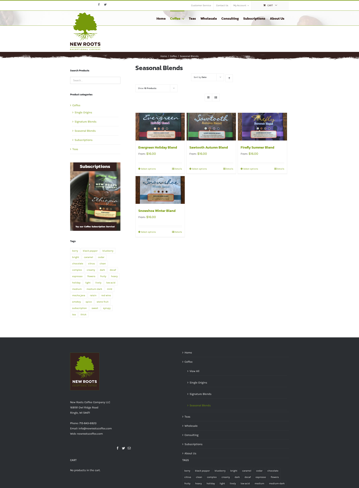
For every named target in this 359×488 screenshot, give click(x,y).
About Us (190, 453)
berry (75, 250)
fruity (103, 276)
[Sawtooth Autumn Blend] (211, 126)
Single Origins (83, 112)
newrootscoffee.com (90, 433)
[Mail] (129, 448)
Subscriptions (84, 140)
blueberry (107, 250)
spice (89, 301)
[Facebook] (117, 448)
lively (98, 282)
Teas (75, 149)
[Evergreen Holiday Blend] (160, 126)
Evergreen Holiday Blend (157, 147)
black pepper (90, 250)
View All (194, 371)
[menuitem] (201, 5)
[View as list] (216, 97)
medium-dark (94, 289)
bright (75, 257)
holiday (76, 282)
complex (77, 269)
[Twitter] (123, 448)
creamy (91, 269)
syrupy (107, 308)
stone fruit (102, 301)
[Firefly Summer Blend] (262, 126)
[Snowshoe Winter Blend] (160, 190)
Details (178, 168)
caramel (88, 257)
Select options (148, 168)
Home (188, 352)
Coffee (76, 105)
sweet (95, 308)
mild (109, 289)
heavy (114, 276)
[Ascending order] (229, 78)
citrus (91, 263)
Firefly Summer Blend (257, 147)
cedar (101, 257)
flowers (91, 276)
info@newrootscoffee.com (95, 428)
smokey (76, 301)
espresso (77, 276)
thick (83, 314)
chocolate (77, 263)
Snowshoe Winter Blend (157, 210)
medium (77, 289)
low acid (110, 282)
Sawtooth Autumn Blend (208, 147)
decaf (113, 269)
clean (103, 263)
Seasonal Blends (85, 130)
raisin (93, 295)
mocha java (78, 295)
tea (74, 314)
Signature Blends (85, 121)
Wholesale (191, 425)
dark (102, 269)
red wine (106, 295)
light (87, 282)
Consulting (191, 435)
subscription (79, 308)
